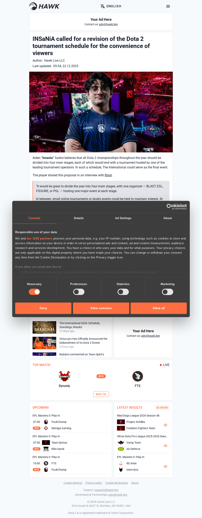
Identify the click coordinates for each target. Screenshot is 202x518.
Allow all (159, 308)
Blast (108, 175)
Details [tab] (79, 218)
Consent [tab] (34, 218)
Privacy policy (93, 482)
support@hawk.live (106, 490)
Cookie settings (73, 482)
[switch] (78, 292)
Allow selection (101, 308)
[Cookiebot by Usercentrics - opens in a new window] (169, 207)
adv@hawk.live (118, 494)
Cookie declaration (116, 482)
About (135, 482)
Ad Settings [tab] (123, 218)
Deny (43, 308)
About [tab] (167, 218)
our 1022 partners (40, 238)
